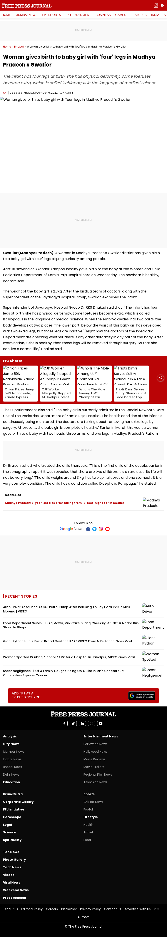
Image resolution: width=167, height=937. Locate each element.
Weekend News (16, 890)
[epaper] (156, 5)
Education (11, 782)
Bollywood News (95, 744)
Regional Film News (98, 774)
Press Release (14, 898)
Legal (7, 824)
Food (87, 840)
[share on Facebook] (64, 723)
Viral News (11, 882)
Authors (83, 917)
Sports (89, 794)
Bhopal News (12, 767)
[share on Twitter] (73, 723)
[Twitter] (94, 529)
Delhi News (11, 774)
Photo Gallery (14, 859)
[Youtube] (107, 529)
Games (120, 15)
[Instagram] (101, 529)
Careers (52, 909)
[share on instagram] (91, 723)
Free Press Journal (27, 5)
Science (9, 832)
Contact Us (112, 909)
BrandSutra (13, 794)
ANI (5, 92)
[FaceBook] (88, 529)
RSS (156, 909)
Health (88, 824)
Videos (8, 875)
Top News (11, 852)
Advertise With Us (137, 909)
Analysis (10, 736)
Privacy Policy (90, 909)
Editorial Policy (32, 909)
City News (11, 744)
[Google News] (72, 529)
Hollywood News (95, 751)
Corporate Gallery (18, 802)
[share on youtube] (100, 723)
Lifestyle (91, 817)
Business (103, 15)
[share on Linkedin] (82, 723)
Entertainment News (101, 736)
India (155, 15)
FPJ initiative (13, 809)
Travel (88, 832)
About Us (11, 909)
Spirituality (12, 840)
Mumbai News (26, 15)
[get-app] (162, 5)
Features (139, 15)
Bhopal (19, 46)
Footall (89, 809)
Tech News (12, 867)
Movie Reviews (94, 759)
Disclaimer (69, 909)
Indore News (12, 759)
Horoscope (12, 817)
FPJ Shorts (51, 15)
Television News (95, 782)
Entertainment (78, 15)
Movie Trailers (94, 767)
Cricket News (93, 802)
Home (6, 15)
